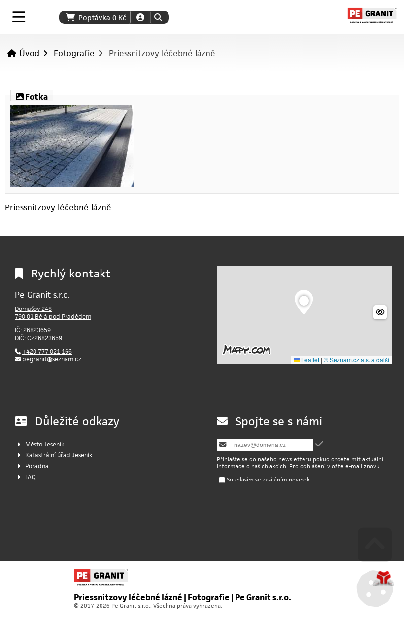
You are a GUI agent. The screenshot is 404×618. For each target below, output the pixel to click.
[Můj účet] (140, 17)
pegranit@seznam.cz (51, 359)
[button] (158, 17)
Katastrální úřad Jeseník (59, 455)
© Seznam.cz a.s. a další (356, 359)
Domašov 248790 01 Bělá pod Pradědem (53, 313)
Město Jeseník (45, 444)
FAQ (30, 477)
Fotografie (74, 53)
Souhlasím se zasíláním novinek (268, 479)
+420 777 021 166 (47, 351)
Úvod (372, 15)
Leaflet (309, 359)
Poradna (37, 466)
